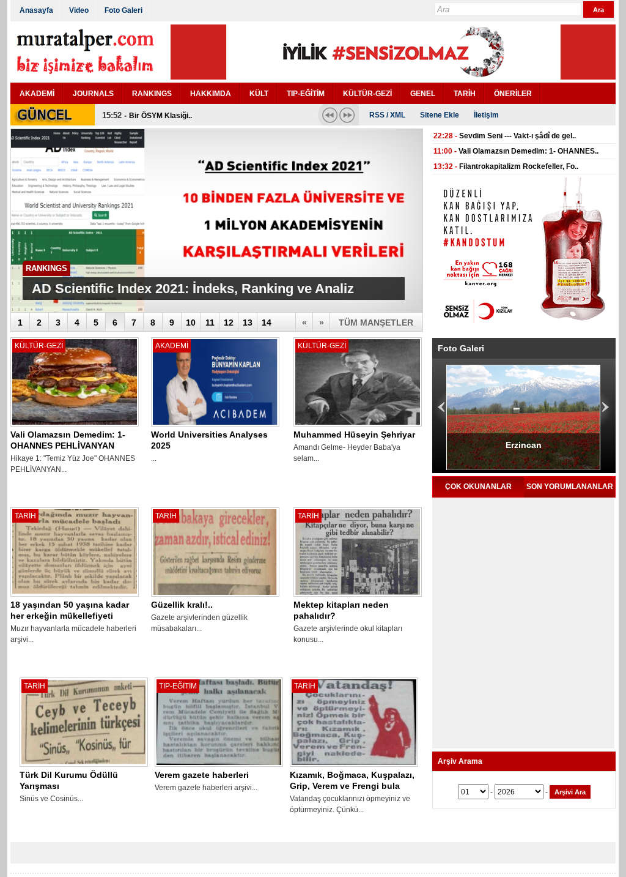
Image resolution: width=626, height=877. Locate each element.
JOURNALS (93, 93)
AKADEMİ (37, 93)
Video (79, 10)
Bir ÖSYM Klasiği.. (160, 115)
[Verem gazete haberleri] (219, 767)
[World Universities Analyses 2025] (215, 426)
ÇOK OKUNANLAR (478, 486)
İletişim (486, 115)
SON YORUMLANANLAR (569, 486)
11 (210, 322)
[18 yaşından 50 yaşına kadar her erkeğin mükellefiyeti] (74, 596)
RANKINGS (152, 93)
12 (229, 322)
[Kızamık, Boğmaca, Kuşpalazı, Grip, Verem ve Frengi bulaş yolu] (354, 767)
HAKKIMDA (210, 93)
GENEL (422, 93)
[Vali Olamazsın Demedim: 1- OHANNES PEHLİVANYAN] (74, 426)
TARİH (465, 93)
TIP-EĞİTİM (306, 93)
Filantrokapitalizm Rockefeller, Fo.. (518, 166)
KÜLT (258, 93)
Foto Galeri (123, 10)
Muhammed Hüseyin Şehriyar (354, 434)
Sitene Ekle (439, 115)
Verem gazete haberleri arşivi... (206, 787)
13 (247, 322)
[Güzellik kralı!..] (215, 596)
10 (191, 322)
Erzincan (476, 445)
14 (266, 322)
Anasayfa (36, 10)
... (153, 458)
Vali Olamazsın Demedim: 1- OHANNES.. (528, 151)
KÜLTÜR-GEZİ (367, 93)
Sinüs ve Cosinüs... (51, 798)
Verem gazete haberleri (202, 775)
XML (397, 115)
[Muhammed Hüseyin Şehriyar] (357, 426)
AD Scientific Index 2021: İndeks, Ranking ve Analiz (193, 288)
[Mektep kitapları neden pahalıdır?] (357, 596)
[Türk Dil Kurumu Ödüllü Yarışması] (84, 767)
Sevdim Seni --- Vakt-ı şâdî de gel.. (517, 136)
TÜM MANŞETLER (376, 322)
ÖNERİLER (513, 93)
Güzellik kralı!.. (182, 605)
